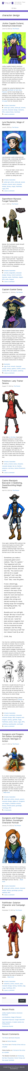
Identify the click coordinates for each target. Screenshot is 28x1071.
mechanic (21, 110)
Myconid (4, 277)
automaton (12, 715)
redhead (4, 892)
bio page (4, 101)
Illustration (12, 105)
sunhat (4, 470)
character (20, 464)
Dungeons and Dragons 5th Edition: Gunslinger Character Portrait (13, 820)
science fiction (9, 112)
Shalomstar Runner (7, 1026)
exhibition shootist (15, 803)
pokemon (4, 468)
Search (4, 998)
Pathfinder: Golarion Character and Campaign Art (13, 905)
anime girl (17, 107)
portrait (4, 370)
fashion (19, 466)
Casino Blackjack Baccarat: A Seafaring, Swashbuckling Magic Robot (12, 484)
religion (21, 277)
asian (21, 983)
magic (13, 186)
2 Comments (7, 810)
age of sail (7, 366)
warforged (20, 724)
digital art (15, 801)
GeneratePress (14, 1068)
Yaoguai (11, 279)
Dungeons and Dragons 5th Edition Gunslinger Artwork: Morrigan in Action (13, 737)
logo (24, 986)
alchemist (7, 983)
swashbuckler (12, 724)
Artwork (6, 105)
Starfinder (17, 112)
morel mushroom (16, 275)
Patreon (20, 699)
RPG (3, 112)
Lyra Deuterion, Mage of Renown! (13, 123)
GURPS (19, 368)
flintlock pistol (11, 805)
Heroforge (5, 808)
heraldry (20, 986)
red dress (11, 468)
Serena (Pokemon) (19, 468)
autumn (22, 799)
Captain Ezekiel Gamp (12, 289)
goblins (14, 368)
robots (15, 722)
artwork (23, 107)
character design (13, 110)
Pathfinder (19, 186)
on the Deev (12, 437)
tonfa (6, 279)
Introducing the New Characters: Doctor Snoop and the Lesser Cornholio (13, 1058)
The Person (5, 1038)
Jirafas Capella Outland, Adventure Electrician (13, 24)
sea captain (13, 370)
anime (12, 107)
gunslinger (19, 805)
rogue (3, 188)
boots (15, 464)
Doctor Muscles (15, 1038)
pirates (23, 368)
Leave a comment (9, 114)
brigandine (12, 273)
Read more (7, 792)
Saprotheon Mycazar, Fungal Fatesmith (12, 200)
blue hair (4, 110)
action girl (7, 107)
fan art (14, 466)
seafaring (20, 370)
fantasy (9, 186)
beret (14, 184)
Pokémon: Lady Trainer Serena (12, 382)
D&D (14, 717)
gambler (15, 719)
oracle (9, 277)
